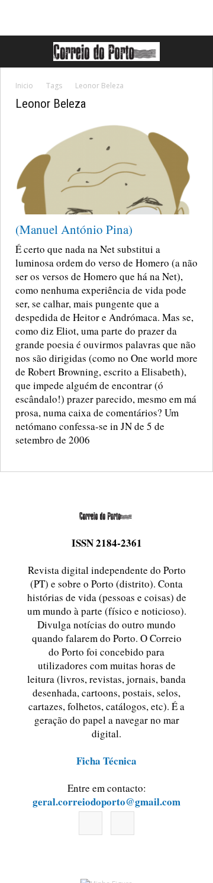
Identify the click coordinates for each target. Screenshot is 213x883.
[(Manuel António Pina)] (106, 169)
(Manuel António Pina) (74, 229)
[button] (191, 52)
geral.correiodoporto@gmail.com (106, 801)
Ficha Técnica (106, 760)
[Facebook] (90, 823)
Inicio (24, 86)
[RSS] (122, 823)
